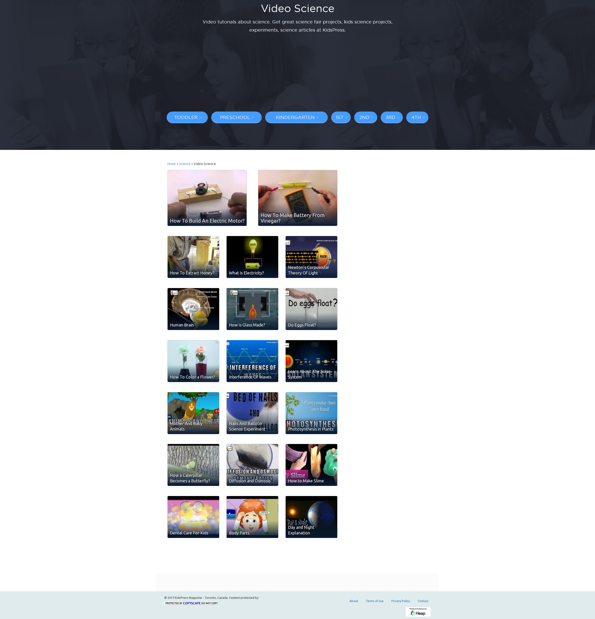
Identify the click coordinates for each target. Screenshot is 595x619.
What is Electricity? (246, 272)
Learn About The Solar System (309, 374)
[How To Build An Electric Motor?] (207, 198)
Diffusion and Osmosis (250, 480)
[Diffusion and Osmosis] (252, 465)
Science (184, 164)
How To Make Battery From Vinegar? (292, 218)
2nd (364, 117)
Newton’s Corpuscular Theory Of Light (308, 270)
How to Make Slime (306, 480)
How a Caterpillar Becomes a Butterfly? (190, 478)
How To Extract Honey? (192, 272)
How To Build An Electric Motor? (207, 221)
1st (340, 117)
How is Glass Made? (247, 325)
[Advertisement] (297, 73)
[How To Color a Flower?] (193, 361)
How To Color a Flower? (192, 377)
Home (171, 164)
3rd (390, 117)
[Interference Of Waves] (252, 361)
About (354, 601)
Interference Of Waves (250, 377)
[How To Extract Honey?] (193, 257)
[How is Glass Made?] (252, 309)
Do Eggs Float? (302, 325)
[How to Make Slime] (311, 465)
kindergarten (295, 117)
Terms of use (374, 601)
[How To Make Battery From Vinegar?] (297, 198)
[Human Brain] (193, 309)
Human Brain (182, 325)
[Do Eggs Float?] (311, 309)
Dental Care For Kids (189, 532)
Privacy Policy (400, 601)
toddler (186, 117)
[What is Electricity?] (252, 257)
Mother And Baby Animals (186, 426)
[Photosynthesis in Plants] (311, 413)
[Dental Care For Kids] (193, 517)
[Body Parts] (252, 517)
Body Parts (239, 532)
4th (416, 117)
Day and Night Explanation (301, 530)
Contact (423, 601)
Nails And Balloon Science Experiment (247, 426)
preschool (235, 117)
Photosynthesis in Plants (311, 429)
